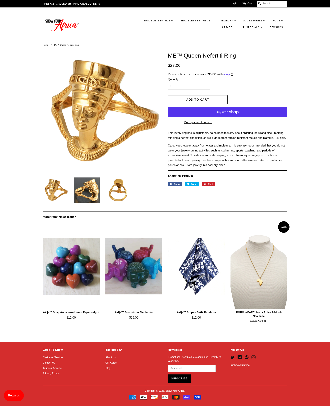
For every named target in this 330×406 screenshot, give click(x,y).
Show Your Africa (175, 390)
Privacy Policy (51, 373)
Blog (107, 368)
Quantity (173, 79)
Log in (234, 3)
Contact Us (49, 362)
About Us (110, 357)
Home (45, 45)
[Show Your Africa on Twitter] (233, 358)
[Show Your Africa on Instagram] (253, 358)
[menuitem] (160, 20)
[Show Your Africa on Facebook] (239, 358)
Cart (249, 3)
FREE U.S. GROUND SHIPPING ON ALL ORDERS (71, 3)
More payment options (198, 122)
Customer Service (53, 357)
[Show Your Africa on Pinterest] (246, 358)
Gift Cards (111, 362)
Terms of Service (52, 368)
